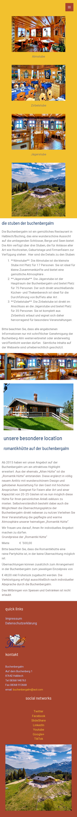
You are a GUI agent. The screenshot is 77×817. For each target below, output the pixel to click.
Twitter (38, 711)
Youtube (38, 729)
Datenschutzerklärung (21, 623)
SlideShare (38, 720)
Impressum (13, 618)
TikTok (38, 738)
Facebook (38, 716)
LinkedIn (38, 725)
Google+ (38, 734)
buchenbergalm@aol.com (28, 689)
